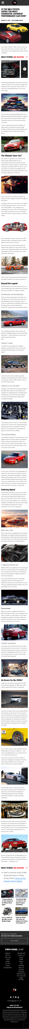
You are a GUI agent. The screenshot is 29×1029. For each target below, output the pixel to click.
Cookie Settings (21, 978)
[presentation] (24, 69)
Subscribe (14, 941)
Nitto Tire (13, 1001)
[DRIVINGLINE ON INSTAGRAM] (15, 997)
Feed (21, 963)
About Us (21, 967)
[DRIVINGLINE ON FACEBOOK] (13, 997)
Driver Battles (21, 974)
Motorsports (8, 967)
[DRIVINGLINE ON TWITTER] (11, 997)
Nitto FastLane (21, 976)
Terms (21, 959)
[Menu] (3, 3)
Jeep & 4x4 (8, 957)
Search (21, 957)
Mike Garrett (19, 20)
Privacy (21, 961)
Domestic (7, 953)
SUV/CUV (7, 955)
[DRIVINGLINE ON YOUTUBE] (18, 997)
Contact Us (21, 955)
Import (8, 961)
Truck (8, 959)
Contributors (21, 953)
